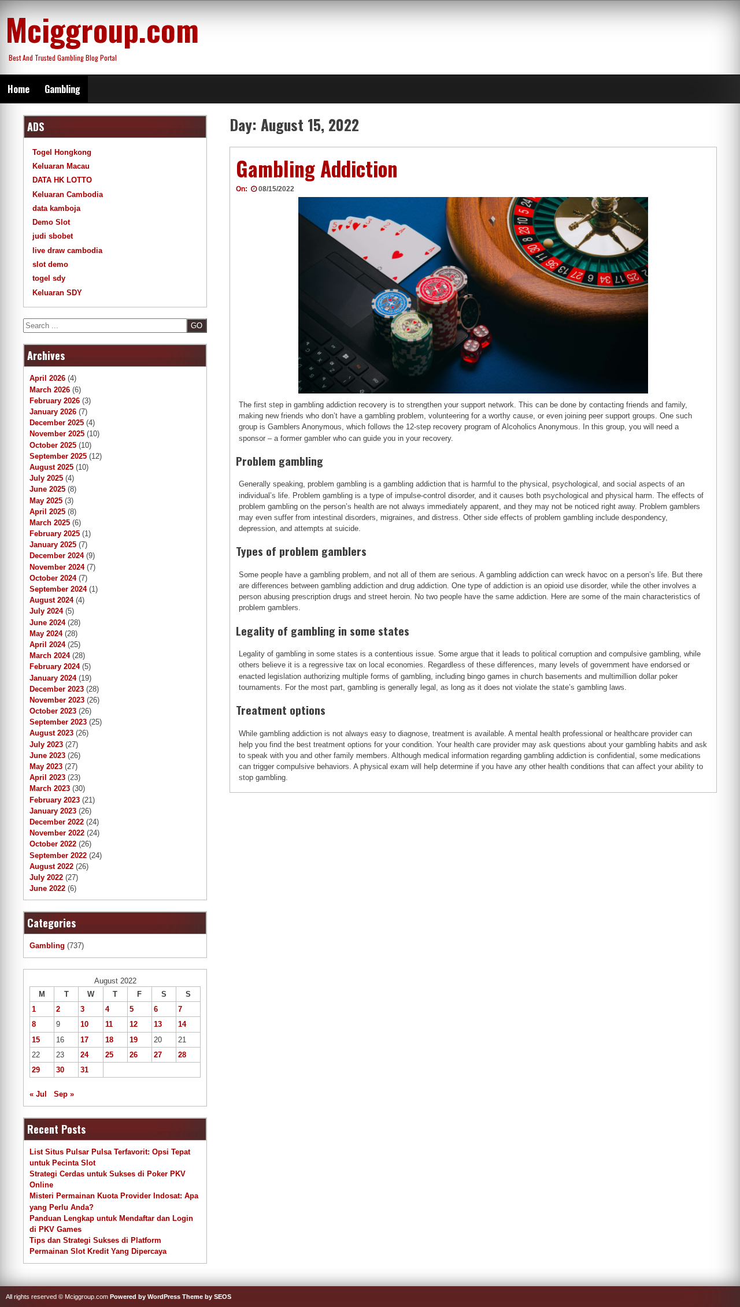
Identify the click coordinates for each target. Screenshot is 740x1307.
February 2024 (54, 666)
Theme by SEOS (206, 1296)
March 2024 (49, 655)
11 (109, 1024)
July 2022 (46, 877)
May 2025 (45, 500)
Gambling (62, 89)
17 (84, 1039)
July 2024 (46, 611)
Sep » (64, 1094)
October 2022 (52, 844)
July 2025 (46, 478)
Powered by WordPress (145, 1296)
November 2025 (56, 433)
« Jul (38, 1094)
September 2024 (58, 589)
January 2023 (52, 811)
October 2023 (52, 711)
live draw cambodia (67, 250)
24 (84, 1054)
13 (158, 1024)
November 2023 (56, 700)
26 (134, 1054)
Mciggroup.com (102, 28)
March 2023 (49, 788)
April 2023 (47, 777)
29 (36, 1069)
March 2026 (49, 389)
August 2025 (51, 467)
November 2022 (56, 833)
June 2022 (47, 888)
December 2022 (56, 822)
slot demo (50, 264)
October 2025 (52, 445)
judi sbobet (52, 236)
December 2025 (56, 422)
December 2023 (56, 689)
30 (60, 1069)
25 (109, 1054)
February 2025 (54, 533)
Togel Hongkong (61, 152)
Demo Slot (51, 222)
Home (18, 89)
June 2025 (47, 489)
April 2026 (47, 378)
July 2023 (46, 744)
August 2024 (51, 600)
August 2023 (51, 733)
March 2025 (49, 522)
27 (158, 1054)
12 (134, 1024)
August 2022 (51, 866)
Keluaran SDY (57, 292)
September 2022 (58, 855)
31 (84, 1069)
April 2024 (47, 644)
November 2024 (56, 567)
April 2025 (47, 511)
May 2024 (45, 633)
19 (134, 1039)
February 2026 (54, 400)
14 (182, 1024)
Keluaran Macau (61, 166)
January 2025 (52, 544)
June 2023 (47, 755)
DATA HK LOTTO (62, 180)
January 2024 (52, 678)
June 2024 (47, 622)
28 (182, 1054)
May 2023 (45, 766)
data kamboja (56, 208)
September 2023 (58, 722)
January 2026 (52, 411)
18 (109, 1039)
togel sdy (48, 278)
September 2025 (58, 456)
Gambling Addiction (317, 168)
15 (36, 1039)
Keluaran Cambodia (67, 194)
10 (84, 1024)
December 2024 (56, 555)
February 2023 (54, 800)
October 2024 (52, 578)
